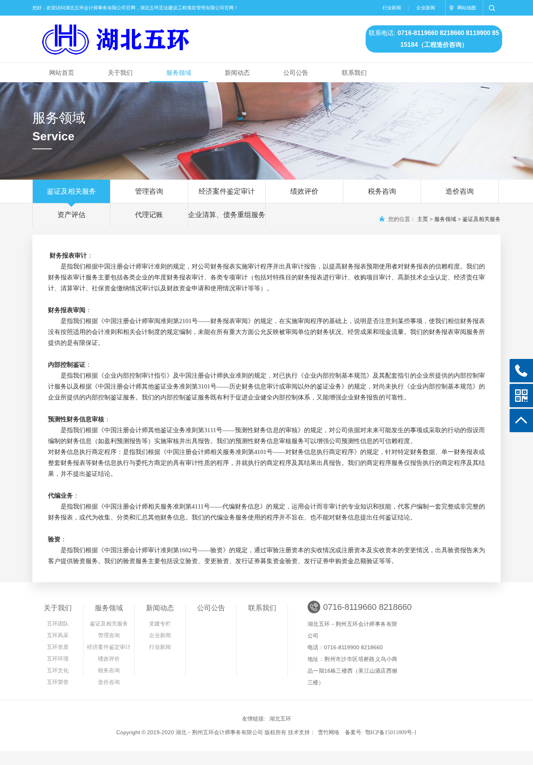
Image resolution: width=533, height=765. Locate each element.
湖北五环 (280, 719)
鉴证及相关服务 (71, 191)
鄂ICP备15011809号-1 (391, 732)
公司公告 (295, 72)
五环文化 (58, 670)
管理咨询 (152, 191)
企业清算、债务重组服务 (226, 215)
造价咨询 (460, 191)
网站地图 (466, 8)
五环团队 (58, 624)
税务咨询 (382, 191)
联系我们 (354, 72)
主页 (422, 219)
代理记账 (149, 215)
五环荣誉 (58, 682)
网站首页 (61, 72)
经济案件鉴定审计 (227, 191)
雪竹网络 (328, 732)
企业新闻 (425, 8)
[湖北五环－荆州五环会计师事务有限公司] (166, 36)
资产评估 (71, 215)
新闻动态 (237, 72)
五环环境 (58, 659)
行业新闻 (391, 8)
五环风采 (58, 635)
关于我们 (120, 72)
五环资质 (58, 647)
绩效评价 (304, 191)
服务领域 (178, 72)
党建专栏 (160, 624)
